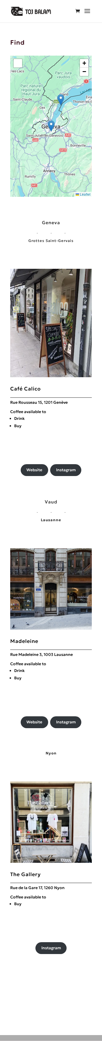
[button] (51, 126)
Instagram (66, 469)
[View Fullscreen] (18, 63)
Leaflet (84, 194)
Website (34, 469)
